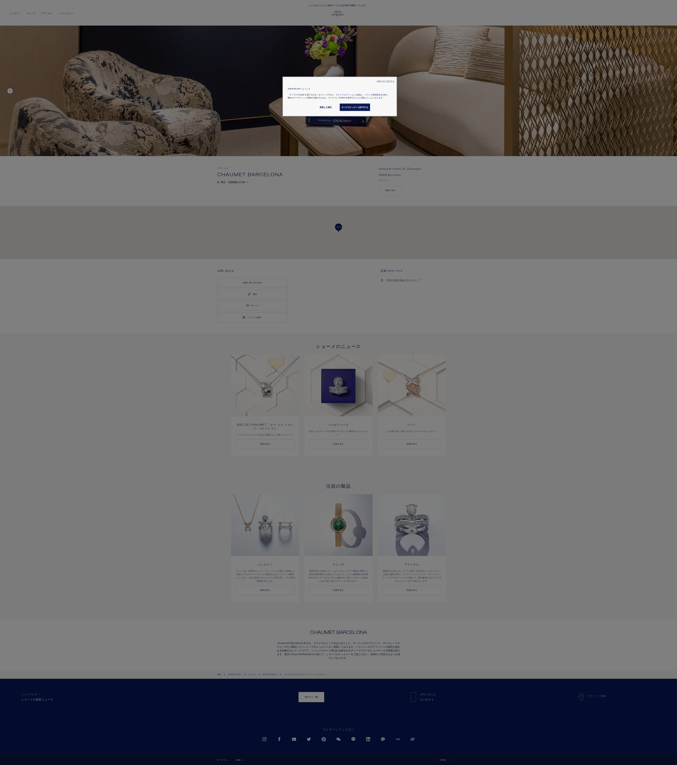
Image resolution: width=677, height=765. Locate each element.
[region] (339, 96)
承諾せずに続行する (385, 81)
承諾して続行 (326, 107)
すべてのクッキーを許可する (355, 107)
